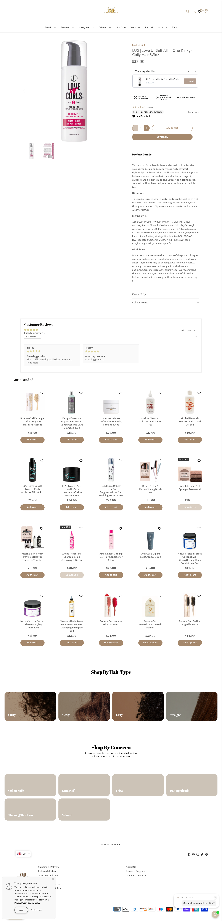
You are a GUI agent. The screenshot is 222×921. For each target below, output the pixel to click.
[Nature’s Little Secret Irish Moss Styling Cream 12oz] (32, 605)
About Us (131, 867)
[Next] (120, 91)
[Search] (187, 11)
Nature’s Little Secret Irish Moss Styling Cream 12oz (32, 624)
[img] (52, 351)
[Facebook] (189, 854)
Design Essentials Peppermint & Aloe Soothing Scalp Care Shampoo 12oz (72, 423)
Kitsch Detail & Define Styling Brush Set (150, 489)
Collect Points (140, 302)
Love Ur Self (138, 45)
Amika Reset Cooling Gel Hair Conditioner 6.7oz (111, 557)
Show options (111, 642)
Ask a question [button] (188, 330)
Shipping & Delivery (48, 867)
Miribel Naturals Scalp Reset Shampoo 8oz (150, 421)
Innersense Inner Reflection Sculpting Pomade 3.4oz (111, 421)
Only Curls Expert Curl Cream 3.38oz (150, 555)
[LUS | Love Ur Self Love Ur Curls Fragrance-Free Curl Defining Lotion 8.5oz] (111, 470)
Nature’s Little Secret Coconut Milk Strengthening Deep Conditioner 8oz (190, 558)
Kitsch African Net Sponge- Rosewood (190, 488)
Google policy (33, 903)
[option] (74, 91)
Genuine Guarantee (136, 875)
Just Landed (24, 380)
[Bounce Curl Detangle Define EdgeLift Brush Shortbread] (32, 402)
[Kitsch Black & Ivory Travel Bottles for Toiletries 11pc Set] (32, 538)
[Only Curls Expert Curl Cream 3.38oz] (150, 538)
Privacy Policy (20, 903)
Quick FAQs (139, 294)
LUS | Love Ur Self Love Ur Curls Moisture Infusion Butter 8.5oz (72, 491)
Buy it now (162, 136)
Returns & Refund (47, 871)
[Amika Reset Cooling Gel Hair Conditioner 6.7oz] (111, 538)
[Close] (53, 879)
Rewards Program (135, 871)
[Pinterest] (206, 854)
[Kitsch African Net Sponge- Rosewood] (190, 470)
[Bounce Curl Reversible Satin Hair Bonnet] (150, 605)
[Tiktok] (202, 854)
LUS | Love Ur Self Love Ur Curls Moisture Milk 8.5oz (32, 489)
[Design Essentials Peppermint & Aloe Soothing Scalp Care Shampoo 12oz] (72, 402)
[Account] (194, 11)
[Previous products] (188, 71)
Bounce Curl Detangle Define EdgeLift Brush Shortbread (32, 421)
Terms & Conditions (48, 875)
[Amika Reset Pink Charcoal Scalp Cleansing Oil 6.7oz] (72, 538)
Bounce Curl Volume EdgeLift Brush (111, 623)
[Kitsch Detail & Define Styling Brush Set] (150, 470)
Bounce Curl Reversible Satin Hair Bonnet (150, 624)
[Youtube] (193, 854)
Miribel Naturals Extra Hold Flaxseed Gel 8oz (190, 421)
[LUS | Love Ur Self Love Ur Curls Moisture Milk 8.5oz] (32, 470)
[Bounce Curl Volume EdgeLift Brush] (111, 605)
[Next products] (195, 71)
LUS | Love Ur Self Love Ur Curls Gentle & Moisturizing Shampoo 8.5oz (164, 79)
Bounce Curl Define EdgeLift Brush (189, 623)
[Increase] (147, 128)
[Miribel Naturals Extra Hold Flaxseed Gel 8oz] (190, 402)
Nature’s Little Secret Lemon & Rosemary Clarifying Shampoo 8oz (72, 626)
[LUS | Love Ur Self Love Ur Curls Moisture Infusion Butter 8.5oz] (72, 470)
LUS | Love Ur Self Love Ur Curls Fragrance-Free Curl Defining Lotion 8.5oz (111, 490)
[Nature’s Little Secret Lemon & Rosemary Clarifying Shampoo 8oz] (72, 605)
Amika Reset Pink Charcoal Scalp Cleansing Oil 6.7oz (71, 557)
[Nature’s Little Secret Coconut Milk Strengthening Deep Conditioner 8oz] (190, 538)
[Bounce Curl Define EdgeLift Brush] (190, 605)
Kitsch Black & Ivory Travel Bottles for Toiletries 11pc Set (32, 557)
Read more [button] (32, 362)
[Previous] (27, 91)
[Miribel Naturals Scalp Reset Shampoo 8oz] (150, 402)
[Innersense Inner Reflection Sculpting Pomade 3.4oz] (111, 402)
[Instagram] (197, 854)
